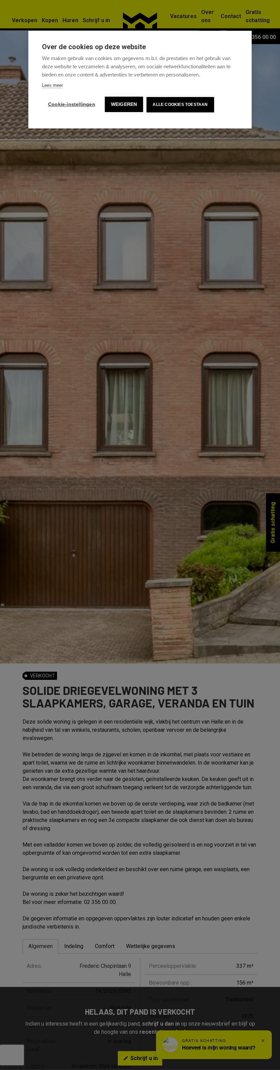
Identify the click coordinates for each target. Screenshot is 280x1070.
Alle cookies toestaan (180, 104)
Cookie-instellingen (71, 104)
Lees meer (52, 85)
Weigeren (124, 104)
